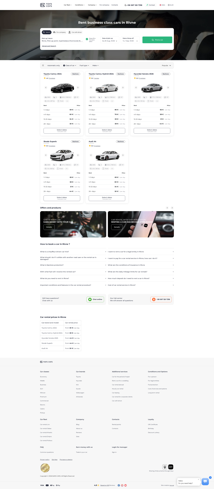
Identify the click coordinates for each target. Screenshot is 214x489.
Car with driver (117, 401)
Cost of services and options (157, 389)
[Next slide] (78, 87)
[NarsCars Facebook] (119, 485)
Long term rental (153, 393)
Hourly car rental (117, 389)
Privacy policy (44, 459)
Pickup (42, 413)
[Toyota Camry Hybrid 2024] (107, 87)
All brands (79, 397)
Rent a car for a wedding (120, 381)
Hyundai (79, 381)
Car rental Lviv (45, 424)
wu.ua (172, 485)
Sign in (114, 452)
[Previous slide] (45, 87)
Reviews (79, 432)
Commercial (44, 401)
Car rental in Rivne (55, 57)
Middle (42, 381)
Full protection (153, 385)
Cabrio (42, 409)
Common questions (47, 452)
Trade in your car (81, 452)
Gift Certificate (153, 424)
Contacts (114, 5)
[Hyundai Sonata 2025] (152, 87)
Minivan (42, 393)
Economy (43, 377)
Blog (77, 424)
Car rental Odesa (45, 428)
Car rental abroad (118, 385)
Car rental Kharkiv (46, 432)
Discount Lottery (153, 432)
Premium (43, 397)
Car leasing (115, 393)
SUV (41, 389)
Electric (42, 405)
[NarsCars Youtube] (125, 485)
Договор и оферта (66, 459)
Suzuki (78, 389)
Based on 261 (107, 485)
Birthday (151, 428)
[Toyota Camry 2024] (61, 87)
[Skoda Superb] (61, 155)
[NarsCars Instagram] (122, 485)
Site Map (54, 459)
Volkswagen (80, 393)
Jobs (77, 436)
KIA (77, 385)
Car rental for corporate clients (122, 397)
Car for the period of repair (121, 377)
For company (104, 5)
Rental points (116, 424)
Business (43, 385)
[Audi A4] (107, 155)
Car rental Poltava (46, 440)
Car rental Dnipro (46, 436)
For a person (152, 377)
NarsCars (43, 57)
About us (79, 428)
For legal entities (153, 381)
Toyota (78, 377)
